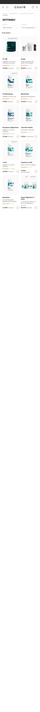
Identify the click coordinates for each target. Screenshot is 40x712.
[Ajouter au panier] (17, 68)
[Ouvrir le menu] (3, 7)
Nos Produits (13, 13)
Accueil (5, 13)
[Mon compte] (37, 7)
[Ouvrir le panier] (33, 7)
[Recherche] (7, 7)
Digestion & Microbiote (27, 13)
